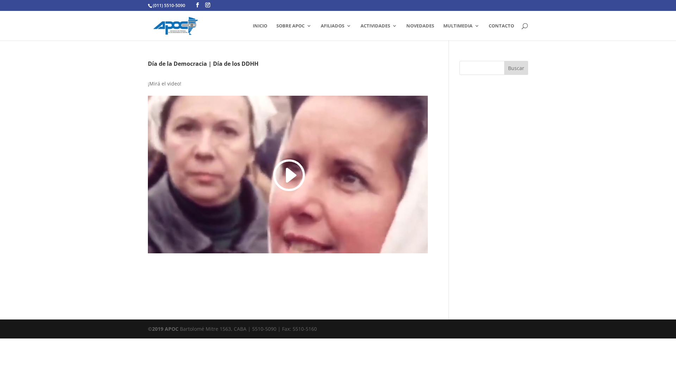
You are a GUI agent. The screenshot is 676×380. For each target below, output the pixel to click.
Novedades (420, 26)
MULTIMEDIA (457, 26)
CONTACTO (501, 26)
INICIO (260, 26)
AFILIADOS (332, 26)
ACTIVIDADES (375, 26)
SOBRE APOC (290, 26)
